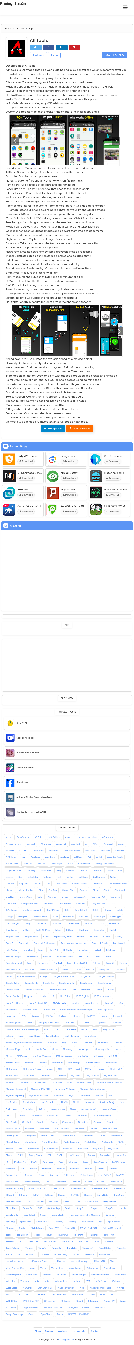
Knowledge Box (13, 1022)
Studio (22, 1228)
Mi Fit (9, 1056)
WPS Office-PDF (31, 1301)
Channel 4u (97, 883)
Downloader (74, 923)
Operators (67, 1122)
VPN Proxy (101, 1281)
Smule (68, 1208)
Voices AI (24, 1281)
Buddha (83, 870)
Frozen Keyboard (114, 472)
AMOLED (23, 850)
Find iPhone (32, 956)
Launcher (69, 1022)
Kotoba (30, 1022)
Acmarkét (61, 843)
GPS (74, 989)
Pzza (60, 1162)
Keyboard (63, 1016)
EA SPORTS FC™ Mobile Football (116, 506)
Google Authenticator (64, 976)
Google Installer (67, 983)
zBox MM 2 (100, 1307)
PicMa (121, 1142)
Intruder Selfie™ (30, 1009)
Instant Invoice (92, 1003)
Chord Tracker (26, 890)
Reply (41, 1175)
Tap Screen (22, 1234)
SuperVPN (70, 1228)
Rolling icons (86, 1175)
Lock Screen (70, 1029)
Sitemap (49, 1330)
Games (77, 969)
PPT (49, 1155)
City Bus (52, 890)
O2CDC (10, 1115)
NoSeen (42, 1109)
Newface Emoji (106, 1102)
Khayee (77, 1016)
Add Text (75, 843)
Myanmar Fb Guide (62, 1082)
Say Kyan (61, 1181)
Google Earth (31, 983)
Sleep (77, 1201)
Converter (48, 903)
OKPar (68, 1115)
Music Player (30, 1075)
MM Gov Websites (42, 1056)
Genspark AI (105, 969)
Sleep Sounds (109, 1201)
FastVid (54, 950)
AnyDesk (119, 850)
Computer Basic (29, 903)
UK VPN (76, 1254)
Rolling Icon (69, 1175)
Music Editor (12, 1075)
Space (43, 1215)
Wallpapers (11, 1287)
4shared (69, 837)
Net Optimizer (49, 1102)
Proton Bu (105, 1155)
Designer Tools (39, 916)
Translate (56, 1248)
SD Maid (23, 1195)
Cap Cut (23, 883)
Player (9, 1155)
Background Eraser (104, 863)
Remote (113, 1168)
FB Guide (67, 950)
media (28, 1049)
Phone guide (30, 1135)
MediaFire (41, 1049)
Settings (49, 1195)
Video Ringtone (13, 1274)
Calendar (48, 877)
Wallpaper (117, 1281)
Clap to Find (68, 890)
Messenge (68, 1049)
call (59, 877)
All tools (39, 55)
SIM (28, 1201)
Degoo (108, 910)
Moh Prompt (74, 1062)
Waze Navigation (65, 1287)
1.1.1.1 (8, 837)
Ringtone (54, 1175)
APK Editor (11, 857)
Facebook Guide (100, 943)
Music (102, 1069)
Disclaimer (63, 1330)
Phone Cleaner (110, 1128)
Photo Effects (12, 1142)
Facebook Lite (120, 943)
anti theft (53, 850)
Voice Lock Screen (100, 1274)
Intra (120, 1003)
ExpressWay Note (63, 936)
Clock (106, 890)
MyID (71, 1095)
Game (65, 969)
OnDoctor (82, 1115)
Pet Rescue (80, 1128)
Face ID (9, 943)
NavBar (99, 1095)
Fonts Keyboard (14, 963)
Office (22, 1115)
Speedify (58, 1221)
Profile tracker (75, 1155)
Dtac (101, 923)
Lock (56, 1029)
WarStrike (27, 1287)
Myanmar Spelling (15, 1095)
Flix (80, 956)
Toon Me (109, 1241)
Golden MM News (26, 976)
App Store (50, 857)
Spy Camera (114, 1221)
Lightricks (101, 1022)
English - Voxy (13, 936)
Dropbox (89, 923)
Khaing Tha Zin (13, 3)
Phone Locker (47, 1135)
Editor (58, 930)
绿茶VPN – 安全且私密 (78, 1314)
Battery (31, 870)
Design (9, 916)
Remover (29, 1175)
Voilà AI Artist (61, 1281)
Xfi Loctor (65, 1301)
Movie (50, 1069)
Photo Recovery (71, 1142)
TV (19, 1254)
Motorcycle (11, 1069)
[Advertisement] (67, 665)
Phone (94, 1128)
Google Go (48, 983)
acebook (31, 843)
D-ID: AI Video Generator (30, 472)
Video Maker (92, 1268)
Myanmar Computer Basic (34, 1082)
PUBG (34, 1162)
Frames (123, 963)
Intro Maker (11, 1009)
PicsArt (9, 1148)
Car (48, 883)
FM (88, 956)
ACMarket (46, 843)
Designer (22, 916)
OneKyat (26, 1122)
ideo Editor (65, 996)
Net (110, 1095)
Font (98, 956)
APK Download (82, 428)
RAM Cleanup (118, 1162)
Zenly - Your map (14, 1314)
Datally (96, 910)
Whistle (120, 1287)
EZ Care (94, 936)
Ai (86, 843)
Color (40, 897)
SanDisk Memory (32, 1181)
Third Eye (83, 1241)
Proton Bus (120, 1155)
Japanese (11, 1016)
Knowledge (118, 1016)
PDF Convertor (61, 1128)
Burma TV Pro (115, 870)
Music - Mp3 (116, 1069)
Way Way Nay (45, 1287)
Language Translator (49, 1022)
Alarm (121, 843)
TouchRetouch (13, 1248)
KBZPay (49, 1016)
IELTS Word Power (15, 1003)
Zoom (60, 1314)
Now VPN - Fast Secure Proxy (116, 489)
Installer (76, 1003)
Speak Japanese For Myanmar (86, 1215)
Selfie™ (36, 1195)
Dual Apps (114, 923)
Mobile (43, 1062)
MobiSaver (57, 1062)
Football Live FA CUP (77, 963)
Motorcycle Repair (32, 1069)
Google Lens (68, 456)
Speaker (110, 1215)
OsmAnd (111, 1122)
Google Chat (86, 976)
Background (84, 863)
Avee (70, 863)
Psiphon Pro (68, 489)
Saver (48, 1181)
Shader (61, 1195)
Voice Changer (78, 1274)
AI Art (95, 843)
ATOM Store (12, 863)
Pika (20, 1148)
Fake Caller (11, 950)
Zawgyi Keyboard (29, 1307)
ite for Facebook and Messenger (76, 1009)
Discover (83, 916)
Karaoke (36, 1016)
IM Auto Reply (59, 1003)
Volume (77, 1281)
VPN (88, 1281)
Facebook (22, 782)
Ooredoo (40, 1122)
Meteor (119, 1049)
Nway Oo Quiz (109, 1109)
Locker (84, 1029)
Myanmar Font (84, 1082)
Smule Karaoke (25, 767)
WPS (113, 1294)
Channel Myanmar (118, 883)
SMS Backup (53, 1208)
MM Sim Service (64, 1056)
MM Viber (98, 1056)
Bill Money (46, 870)
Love (20, 1036)
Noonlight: (28, 1109)
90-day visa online (88, 837)
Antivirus (105, 850)
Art (89, 857)
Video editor (57, 1268)
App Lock (35, 857)
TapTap (36, 1234)
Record (33, 1168)
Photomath (107, 1142)
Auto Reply (57, 863)
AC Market (107, 837)
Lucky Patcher (72, 1036)
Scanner (76, 1181)
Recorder (46, 1168)
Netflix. (76, 1102)
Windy (91, 1294)
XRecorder (93, 1301)
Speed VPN (25, 1221)
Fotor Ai (110, 963)
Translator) (87, 1248)
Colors (65, 897)
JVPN (23, 1016)
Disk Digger (99, 916)
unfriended (104, 1254)
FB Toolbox (82, 950)
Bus (20, 877)
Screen (100, 1181)
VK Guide (61, 1274)
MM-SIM (113, 1056)
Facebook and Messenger (73, 943)
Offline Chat (53, 1115)
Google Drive (12, 983)
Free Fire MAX (13, 969)
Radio (85, 1162)
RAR (22, 1168)
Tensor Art (109, 1234)
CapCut (37, 883)
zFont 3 (31, 1314)
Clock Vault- (120, 890)
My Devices (93, 1075)
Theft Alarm (67, 1241)
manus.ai (52, 1042)
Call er (70, 877)
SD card (10, 1195)
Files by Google (13, 956)
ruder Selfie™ (104, 1175)
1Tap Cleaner (22, 837)
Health (43, 996)
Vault (112, 1261)
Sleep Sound (91, 1201)
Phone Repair (86, 1135)
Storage (10, 1228)
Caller (113, 877)
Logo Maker (109, 1029)
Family (41, 950)
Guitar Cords (12, 996)
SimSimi (40, 1201)
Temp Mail (93, 1234)
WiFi (28, 1294)
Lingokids (116, 1022)
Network (89, 1102)
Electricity (99, 930)
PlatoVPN (67, 1148)
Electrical (83, 930)
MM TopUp (83, 1056)
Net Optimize (29, 1102)
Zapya (123, 1301)
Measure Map (13, 1049)
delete (120, 910)
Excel (46, 936)
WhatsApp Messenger (100, 1287)
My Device (76, 1075)
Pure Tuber (47, 1162)
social (123, 1208)
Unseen (61, 1261)
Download (27, 461)
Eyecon (80, 936)
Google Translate (58, 989)
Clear (95, 890)
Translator (72, 1248)
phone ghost (12, 1135)
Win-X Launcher (113, 456)
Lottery (9, 1036)
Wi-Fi (8, 1294)
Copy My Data (98, 903)
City (41, 890)
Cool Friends (65, 903)
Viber (32, 1268)
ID (54, 996)
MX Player (60, 1075)
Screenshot (119, 1188)
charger (10, 890)
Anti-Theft (90, 850)
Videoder (46, 1274)
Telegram (78, 1234)
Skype (66, 1201)
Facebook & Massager (45, 943)
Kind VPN (21, 722)
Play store (83, 1148)
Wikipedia (40, 1294)
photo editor (116, 1135)
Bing (58, 870)
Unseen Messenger (79, 1261)
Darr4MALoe (52, 910)
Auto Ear (42, 863)
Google (43, 976)
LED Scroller (85, 1022)
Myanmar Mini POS (40, 1089)
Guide (99, 989)
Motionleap (111, 1062)
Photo (102, 1135)
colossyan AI (80, 897)
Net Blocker (12, 1102)
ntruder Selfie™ (69, 472)
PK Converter (51, 1148)
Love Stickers (52, 1036)
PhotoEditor (90, 1142)
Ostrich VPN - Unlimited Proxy (30, 506)
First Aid (47, 956)
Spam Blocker (58, 1215)
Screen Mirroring (14, 1188)
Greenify (85, 989)
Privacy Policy (80, 1330)
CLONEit (10, 897)
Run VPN (120, 1175)
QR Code (72, 1162)
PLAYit (21, 1155)
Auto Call (27, 863)
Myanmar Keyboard (16, 1089)
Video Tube (31, 1274)
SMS (40, 1208)
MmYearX (30, 1062)
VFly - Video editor (15, 1268)
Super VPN (54, 1228)
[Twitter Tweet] (36, 47)
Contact (95, 1330)
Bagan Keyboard (14, 870)
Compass (115, 897)
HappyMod (29, 996)
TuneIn (9, 1254)
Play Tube (98, 1148)
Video (43, 1268)
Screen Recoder (78, 1188)
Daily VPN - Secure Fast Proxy (30, 456)
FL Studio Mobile (65, 956)
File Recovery (113, 950)
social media (12, 1215)
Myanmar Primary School (92, 1089)
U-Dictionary (60, 1254)
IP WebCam (49, 1009)
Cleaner (83, 890)
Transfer (42, 1248)
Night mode (11, 1109)
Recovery (75, 1168)
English (112, 930)
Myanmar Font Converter (109, 1082)
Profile (60, 1155)
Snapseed (95, 1208)
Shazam (88, 1195)
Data (66, 910)
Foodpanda (42, 963)
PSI (7, 1162)
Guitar (110, 989)
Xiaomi (79, 1301)
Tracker (29, 1248)
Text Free (33, 1241)
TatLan (49, 1234)
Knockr (104, 1016)
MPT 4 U (89, 1069)
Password (44, 1128)
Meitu (55, 1049)
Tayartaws (63, 1234)
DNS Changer (12, 923)
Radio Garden (100, 1162)
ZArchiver (11, 1307)
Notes (73, 1109)
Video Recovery (112, 1268)
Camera (10, 883)
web (82, 1287)
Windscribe (77, 1294)
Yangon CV (109, 1301)
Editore (69, 930)
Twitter (45, 1254)
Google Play (55, 428)
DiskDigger (115, 916)
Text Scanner (49, 1241)
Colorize (52, 897)
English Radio (31, 936)
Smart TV (27, 1208)
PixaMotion (33, 1148)
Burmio (9, 877)
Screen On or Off (36, 1188)
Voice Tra (10, 1281)
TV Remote (31, 1254)
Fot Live (97, 963)
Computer (11, 903)
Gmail (9, 976)
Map (64, 1042)
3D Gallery (54, 837)
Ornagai (97, 1122)
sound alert (29, 1215)
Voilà (47, 1281)
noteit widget (58, 1109)
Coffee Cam (26, 897)
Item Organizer (105, 1009)
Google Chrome (106, 976)
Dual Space (11, 930)
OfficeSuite (36, 1115)
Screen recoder (25, 737)
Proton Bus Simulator (28, 752)
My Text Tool (110, 1075)
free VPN (29, 969)
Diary (55, 916)
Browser (70, 870)
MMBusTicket (13, 1062)
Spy (101, 1221)
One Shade (11, 1122)
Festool (97, 950)
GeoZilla (121, 969)
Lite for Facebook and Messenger (22, 1029)
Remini (100, 1168)
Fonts (108, 956)
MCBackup (102, 1042)
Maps (74, 1042)
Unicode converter (15, 1261)
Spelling (72, 1221)
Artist (99, 857)
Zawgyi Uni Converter (78, 1307)
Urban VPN (99, 1261)
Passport (29, 1128)
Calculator (33, 877)
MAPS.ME (87, 1042)
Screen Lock (116, 1181)
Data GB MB (81, 910)
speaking (10, 1221)
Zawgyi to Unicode (53, 1307)
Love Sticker (35, 1036)
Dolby (28, 923)
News (122, 1102)
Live (46, 1029)
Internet (109, 1003)
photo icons (30, 1142)
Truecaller (121, 1248)
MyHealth (59, 1095)
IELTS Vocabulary (102, 996)
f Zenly (118, 936)
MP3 (60, 1069)
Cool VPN (81, 903)
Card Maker (61, 883)
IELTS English (82, 996)
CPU (113, 903)
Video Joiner (75, 1268)
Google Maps (104, 983)
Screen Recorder (100, 1188)
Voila (37, 1281)
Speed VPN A (42, 1221)
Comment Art (98, 897)
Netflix (64, 1102)
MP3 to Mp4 (74, 1069)
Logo (95, 1029)
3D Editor (39, 837)
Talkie (9, 1234)
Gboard (90, 969)
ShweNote (119, 1195)
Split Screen (88, 1221)
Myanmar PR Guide (65, 1089)
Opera (54, 1122)
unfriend (89, 1254)
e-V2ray (27, 930)
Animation (39, 850)
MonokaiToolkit (93, 1062)
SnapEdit (81, 1208)
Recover (61, 1168)
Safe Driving (12, 1181)
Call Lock (83, 877)
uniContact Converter (41, 1261)
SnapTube (110, 1208)
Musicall (46, 1075)
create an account (32, 910)
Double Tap (41, 923)
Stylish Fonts (37, 1228)
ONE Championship (101, 1115)
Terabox (10, 1241)
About (38, 1330)
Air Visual (108, 843)
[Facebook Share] (49, 47)
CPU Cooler (11, 910)
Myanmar (11, 1082)
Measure (118, 1042)
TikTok (97, 1241)
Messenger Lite (102, 1049)
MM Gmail (22, 1056)
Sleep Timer (12, 1208)
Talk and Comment (112, 1228)
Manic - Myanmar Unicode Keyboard (24, 1042)
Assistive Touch (115, 857)
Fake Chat (28, 950)
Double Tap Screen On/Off (31, 812)
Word (102, 1294)
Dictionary (68, 916)
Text (21, 1241)
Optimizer (83, 1122)
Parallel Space (13, 1128)
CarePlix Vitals (79, 883)
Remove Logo (12, 1175)
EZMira (106, 936)
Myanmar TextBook (38, 1095)
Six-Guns (53, 1201)
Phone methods (67, 1135)
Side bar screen (13, 1201)
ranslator (10, 1168)
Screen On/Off (57, 1188)
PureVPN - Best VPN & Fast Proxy (73, 506)
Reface (88, 1168)
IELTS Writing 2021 (38, 1003)
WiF (18, 1294)
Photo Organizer (50, 1142)
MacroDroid (90, 1036)
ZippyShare (46, 1314)
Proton (91, 1155)
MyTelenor (85, 1095)
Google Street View (34, 989)
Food (29, 963)
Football (58, 963)
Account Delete (13, 843)
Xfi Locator (49, 1301)
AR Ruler (78, 857)
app (55, 55)
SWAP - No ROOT (88, 1228)
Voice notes (120, 1274)
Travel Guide (105, 1248)
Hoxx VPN (23, 489)
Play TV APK (114, 1148)
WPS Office (11, 1301)
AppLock (64, 857)
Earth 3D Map (43, 930)
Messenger (84, 1049)
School (88, 1181)
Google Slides (12, 989)
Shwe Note (102, 1195)
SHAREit (75, 1195)
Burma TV (98, 870)
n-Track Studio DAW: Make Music (35, 797)
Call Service (99, 877)
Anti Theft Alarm (72, 850)
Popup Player (35, 1155)
